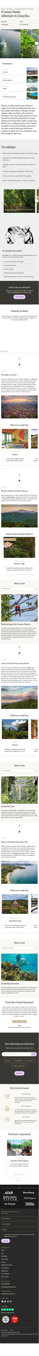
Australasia (4, 1256)
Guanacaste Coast (18, 853)
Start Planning (19, 296)
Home (2, 8)
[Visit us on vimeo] (7, 1302)
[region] (19, 339)
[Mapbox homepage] (4, 351)
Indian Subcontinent (6, 1265)
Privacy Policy (4, 1330)
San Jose (34, 379)
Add (34, 1054)
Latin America (9, 8)
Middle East (4, 1271)
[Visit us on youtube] (5, 1301)
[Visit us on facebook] (2, 1302)
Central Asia (4, 1259)
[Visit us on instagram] (10, 1302)
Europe (3, 1262)
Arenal (28, 667)
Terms (11, 1330)
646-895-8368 (5, 1284)
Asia (2, 1253)
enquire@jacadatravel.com (8, 1287)
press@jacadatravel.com (8, 1293)
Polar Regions (5, 1273)
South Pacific (5, 1276)
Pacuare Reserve (10, 497)
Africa (3, 1250)
